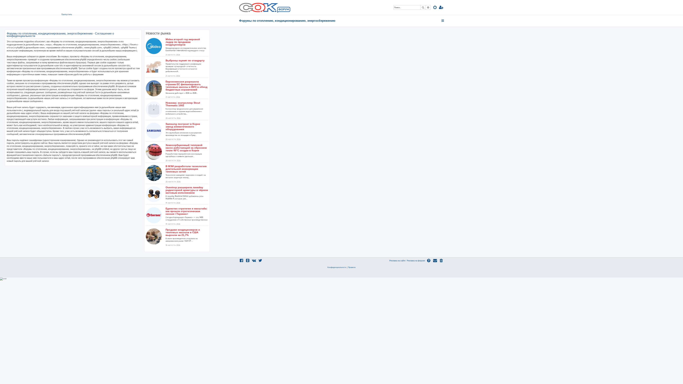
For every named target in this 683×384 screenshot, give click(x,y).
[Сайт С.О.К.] (264, 7)
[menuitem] (435, 7)
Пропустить (66, 14)
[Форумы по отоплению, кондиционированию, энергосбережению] (283, 10)
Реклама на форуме (416, 260)
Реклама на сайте (397, 260)
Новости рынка (158, 33)
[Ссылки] (443, 20)
